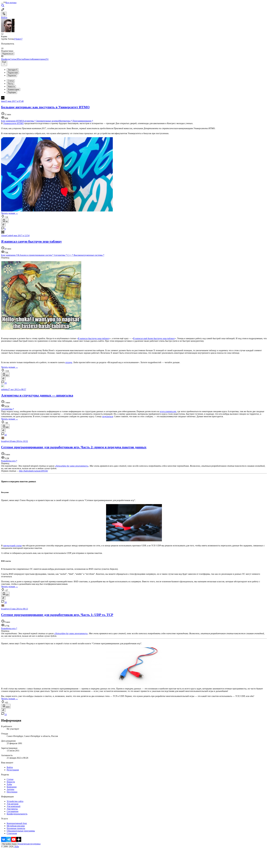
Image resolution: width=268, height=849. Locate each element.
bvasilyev (5, 441)
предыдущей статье (12, 545)
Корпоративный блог (17, 823)
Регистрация (13, 770)
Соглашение (12, 811)
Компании (12, 787)
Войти (10, 767)
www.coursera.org (168, 411)
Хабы (9, 784)
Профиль (5, 59)
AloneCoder (6, 235)
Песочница (12, 792)
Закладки (12, 70)
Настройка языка (9, 844)
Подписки (12, 76)
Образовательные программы (21, 831)
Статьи (14, 59)
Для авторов (12, 804)
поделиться (107, 416)
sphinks (4, 389)
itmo (3, 101)
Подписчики (13, 73)
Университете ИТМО (13, 123)
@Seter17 (18, 39)
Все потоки (11, 2)
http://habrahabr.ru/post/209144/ (33, 471)
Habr (16, 846)
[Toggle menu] (2, 3)
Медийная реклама (16, 826)
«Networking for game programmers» (71, 466)
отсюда (68, 362)
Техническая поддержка (29, 844)
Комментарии (40, 59)
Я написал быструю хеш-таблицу (94, 338)
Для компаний (13, 806)
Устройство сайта (15, 801)
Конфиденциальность (17, 814)
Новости (28, 59)
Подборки (12, 92)
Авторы (10, 789)
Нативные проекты (16, 828)
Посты (21, 59)
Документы (12, 809)
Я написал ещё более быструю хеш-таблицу (154, 338)
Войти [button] (4, 17)
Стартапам (12, 833)
